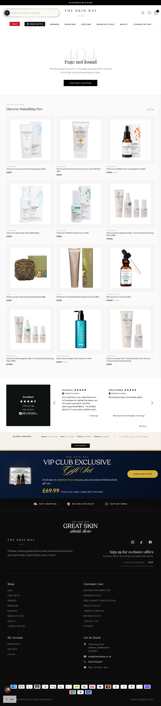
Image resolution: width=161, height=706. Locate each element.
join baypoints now (81, 3)
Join (150, 562)
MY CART (12, 649)
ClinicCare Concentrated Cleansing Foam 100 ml (26, 169)
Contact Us (91, 621)
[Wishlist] (149, 13)
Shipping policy (93, 595)
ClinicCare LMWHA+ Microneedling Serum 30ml (125, 169)
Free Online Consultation (99, 600)
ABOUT (124, 24)
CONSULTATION (142, 24)
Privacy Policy (92, 606)
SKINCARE (70, 24)
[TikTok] (141, 542)
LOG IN (11, 654)
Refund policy (92, 616)
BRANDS (54, 24)
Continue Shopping (80, 83)
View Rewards (80, 445)
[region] (103, 403)
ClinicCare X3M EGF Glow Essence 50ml (72, 233)
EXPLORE (86, 24)
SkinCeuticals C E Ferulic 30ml (118, 297)
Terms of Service (94, 611)
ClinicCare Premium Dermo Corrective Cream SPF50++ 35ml (78, 170)
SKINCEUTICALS (105, 24)
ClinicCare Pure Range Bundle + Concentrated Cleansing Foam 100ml (129, 234)
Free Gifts (36, 24)
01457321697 (95, 661)
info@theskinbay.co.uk (99, 656)
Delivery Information (97, 590)
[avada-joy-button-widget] (7, 689)
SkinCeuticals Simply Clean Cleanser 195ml (74, 358)
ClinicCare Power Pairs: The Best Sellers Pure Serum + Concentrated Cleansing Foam (128, 359)
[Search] (7, 13)
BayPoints (14, 644)
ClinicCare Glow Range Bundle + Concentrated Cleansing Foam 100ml (29, 359)
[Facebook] (150, 542)
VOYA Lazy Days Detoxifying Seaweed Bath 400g (25, 297)
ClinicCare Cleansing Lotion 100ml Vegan (22, 233)
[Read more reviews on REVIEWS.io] (28, 413)
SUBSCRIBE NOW (142, 474)
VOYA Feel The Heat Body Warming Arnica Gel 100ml (77, 297)
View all (151, 109)
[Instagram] (132, 542)
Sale (14, 24)
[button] (54, 403)
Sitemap (88, 626)
